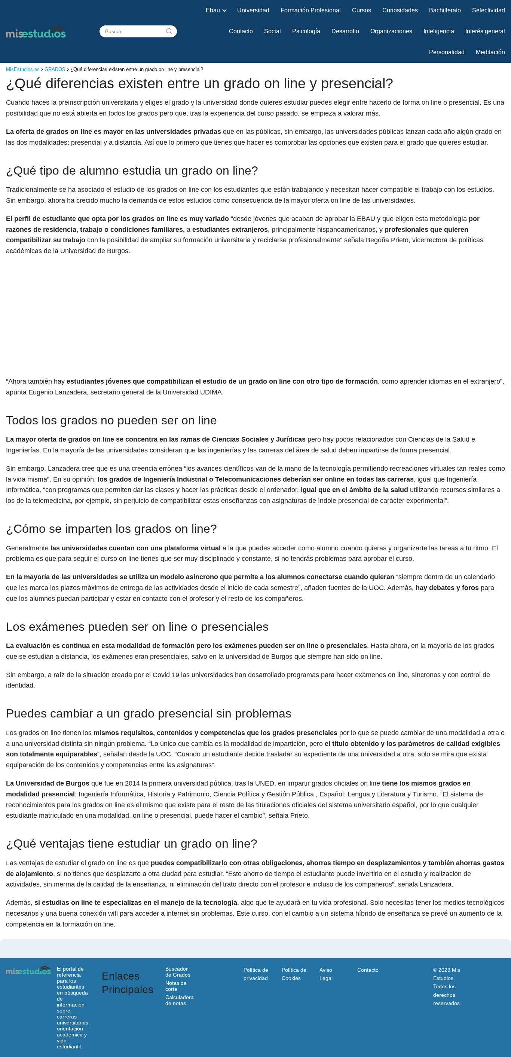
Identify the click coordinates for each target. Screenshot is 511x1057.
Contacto (241, 31)
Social (272, 31)
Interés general (485, 31)
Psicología (306, 31)
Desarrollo (345, 31)
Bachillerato (445, 10)
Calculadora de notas (179, 1000)
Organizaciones (391, 31)
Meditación (490, 52)
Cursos (361, 10)
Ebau (213, 10)
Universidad (253, 10)
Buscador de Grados (177, 972)
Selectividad (488, 10)
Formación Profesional (311, 10)
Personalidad (447, 52)
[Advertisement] (255, 316)
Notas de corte (176, 986)
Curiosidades (400, 10)
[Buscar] (169, 31)
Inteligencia (438, 31)
